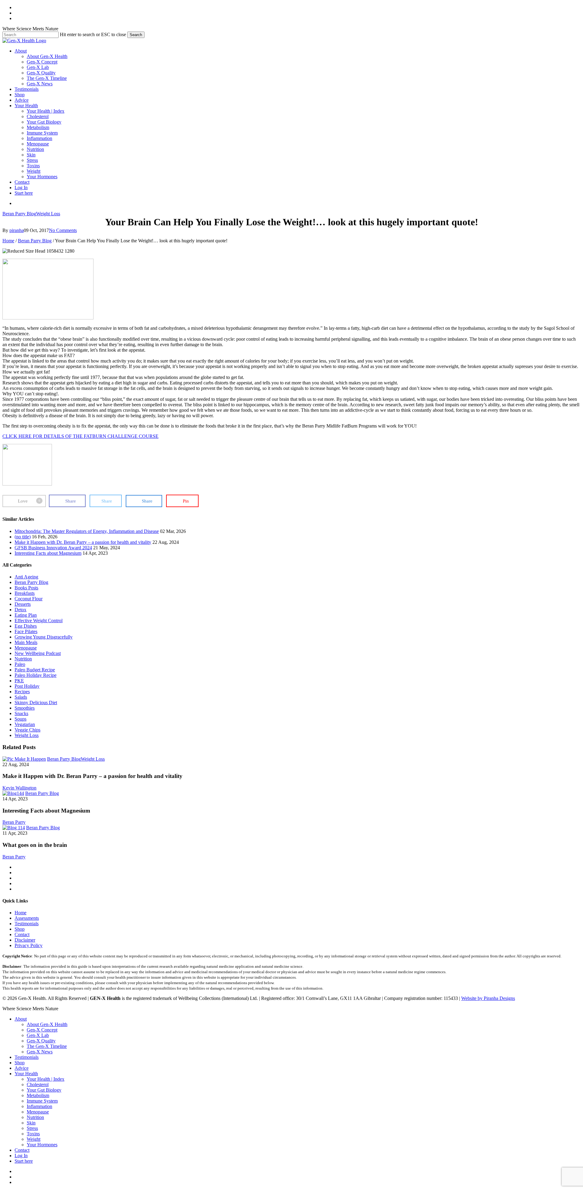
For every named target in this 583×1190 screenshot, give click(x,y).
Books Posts (26, 587)
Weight (33, 1139)
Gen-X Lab (38, 1035)
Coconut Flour (29, 598)
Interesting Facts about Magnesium (48, 553)
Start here (24, 1161)
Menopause (26, 647)
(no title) (23, 536)
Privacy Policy (29, 945)
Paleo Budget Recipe (35, 669)
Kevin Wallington (19, 787)
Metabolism (38, 1095)
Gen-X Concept (42, 1029)
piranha (16, 230)
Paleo (20, 664)
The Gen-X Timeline (47, 1046)
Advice (22, 1068)
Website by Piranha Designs (488, 998)
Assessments (27, 918)
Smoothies (25, 708)
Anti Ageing (26, 576)
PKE (19, 680)
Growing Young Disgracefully (44, 636)
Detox (20, 609)
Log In (21, 1155)
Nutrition (23, 658)
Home (8, 240)
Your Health (26, 1073)
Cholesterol (38, 1084)
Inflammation (39, 1106)
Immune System (42, 1100)
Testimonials (27, 923)
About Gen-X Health (47, 1024)
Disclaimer (25, 940)
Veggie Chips (27, 729)
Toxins (33, 1133)
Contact (22, 934)
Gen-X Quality (41, 1040)
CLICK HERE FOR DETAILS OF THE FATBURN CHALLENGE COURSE (80, 436)
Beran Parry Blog (19, 213)
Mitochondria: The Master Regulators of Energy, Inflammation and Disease (87, 531)
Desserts (23, 604)
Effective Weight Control (39, 620)
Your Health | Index (45, 1079)
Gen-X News (40, 1051)
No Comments (63, 230)
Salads (21, 697)
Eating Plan (26, 615)
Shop (20, 929)
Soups (20, 718)
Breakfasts (25, 593)
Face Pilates (26, 631)
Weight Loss (48, 213)
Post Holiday (27, 686)
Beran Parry (14, 822)
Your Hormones (42, 1144)
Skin (31, 1122)
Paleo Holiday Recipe (35, 675)
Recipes (22, 691)
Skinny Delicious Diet (36, 702)
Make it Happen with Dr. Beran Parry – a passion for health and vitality (83, 542)
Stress (32, 1128)
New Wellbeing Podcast (38, 653)
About (21, 1018)
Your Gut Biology (44, 1090)
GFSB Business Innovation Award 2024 (53, 547)
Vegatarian (25, 724)
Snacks (21, 713)
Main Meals (26, 642)
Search (136, 34)
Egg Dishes (26, 626)
